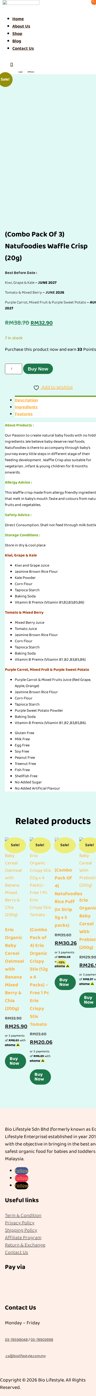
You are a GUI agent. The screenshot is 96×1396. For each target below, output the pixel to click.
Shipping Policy (21, 1230)
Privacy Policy (19, 1223)
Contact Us (23, 48)
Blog (16, 41)
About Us (21, 26)
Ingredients (26, 407)
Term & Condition (23, 1215)
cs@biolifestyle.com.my (26, 1356)
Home (18, 19)
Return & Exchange (25, 1245)
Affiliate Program (23, 1238)
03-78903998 (42, 1340)
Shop (17, 33)
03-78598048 (16, 1340)
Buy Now (38, 368)
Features (24, 414)
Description (26, 400)
